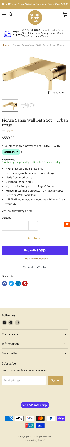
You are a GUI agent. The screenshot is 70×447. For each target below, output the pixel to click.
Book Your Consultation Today (42, 35)
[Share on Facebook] (4, 283)
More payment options (35, 258)
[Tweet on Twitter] (11, 283)
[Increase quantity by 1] (33, 226)
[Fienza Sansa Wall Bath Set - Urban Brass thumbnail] (10, 105)
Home (5, 45)
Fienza (9, 131)
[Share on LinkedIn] (18, 283)
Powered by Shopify (35, 440)
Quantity (6, 218)
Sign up (55, 380)
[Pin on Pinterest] (25, 283)
